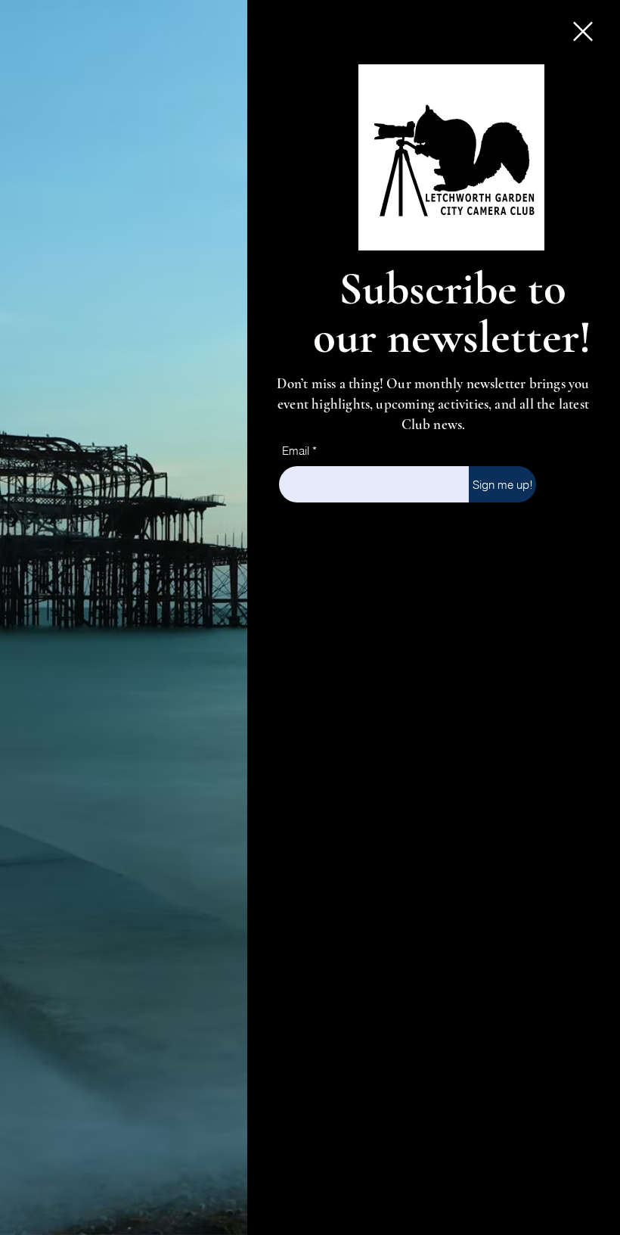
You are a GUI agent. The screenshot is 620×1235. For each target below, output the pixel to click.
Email (295, 450)
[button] (583, 31)
